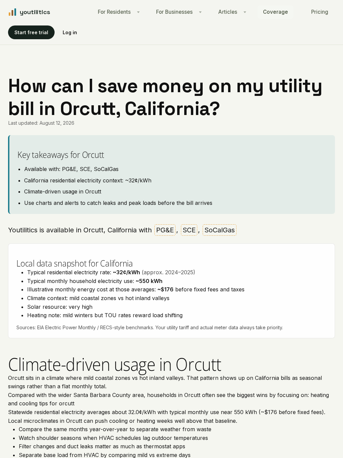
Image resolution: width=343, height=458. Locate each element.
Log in (70, 32)
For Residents (114, 12)
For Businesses (174, 12)
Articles (227, 12)
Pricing (319, 12)
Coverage (275, 12)
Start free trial (31, 32)
